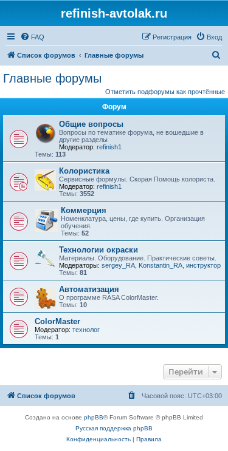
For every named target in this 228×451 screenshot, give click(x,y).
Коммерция (83, 210)
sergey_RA (118, 265)
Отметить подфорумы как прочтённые (165, 91)
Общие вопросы (91, 124)
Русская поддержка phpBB (114, 428)
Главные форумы (52, 78)
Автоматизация (89, 289)
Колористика (84, 170)
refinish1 (109, 147)
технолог (86, 329)
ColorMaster (57, 321)
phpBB (93, 417)
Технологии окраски (98, 249)
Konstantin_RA (160, 265)
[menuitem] (32, 37)
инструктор (203, 265)
